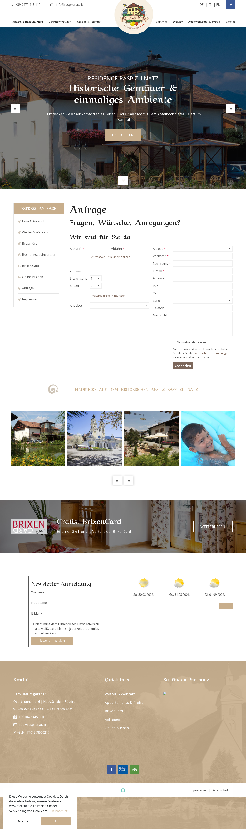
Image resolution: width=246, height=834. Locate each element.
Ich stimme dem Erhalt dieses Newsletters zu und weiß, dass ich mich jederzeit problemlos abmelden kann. (67, 628)
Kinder (74, 286)
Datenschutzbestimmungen (211, 353)
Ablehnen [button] (24, 820)
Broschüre (29, 243)
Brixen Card (30, 266)
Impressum (30, 299)
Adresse (158, 278)
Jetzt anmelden (52, 640)
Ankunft (75, 248)
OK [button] (56, 820)
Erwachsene (78, 278)
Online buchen (32, 277)
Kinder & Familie (89, 21)
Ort (155, 293)
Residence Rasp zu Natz (27, 21)
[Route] (164, 694)
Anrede (158, 248)
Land (156, 301)
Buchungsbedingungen (39, 254)
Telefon (158, 308)
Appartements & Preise (204, 21)
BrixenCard (114, 711)
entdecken (123, 135)
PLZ (155, 286)
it (209, 4)
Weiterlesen (212, 526)
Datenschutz (220, 790)
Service (230, 21)
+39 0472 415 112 (30, 709)
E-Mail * (37, 613)
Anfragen (112, 719)
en (218, 4)
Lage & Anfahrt (33, 221)
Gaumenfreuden (59, 21)
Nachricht (160, 315)
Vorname (159, 256)
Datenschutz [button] (59, 811)
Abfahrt (116, 248)
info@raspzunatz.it (32, 725)
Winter (178, 21)
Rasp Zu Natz (134, 17)
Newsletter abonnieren (191, 342)
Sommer (161, 21)
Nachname (160, 263)
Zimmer (75, 271)
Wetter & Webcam (35, 232)
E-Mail (157, 271)
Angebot (76, 305)
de (201, 4)
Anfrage (28, 288)
